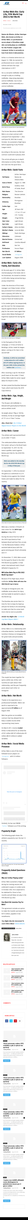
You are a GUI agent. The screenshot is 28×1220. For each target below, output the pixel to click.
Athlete (4, 20)
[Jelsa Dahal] (7, 945)
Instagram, (5, 756)
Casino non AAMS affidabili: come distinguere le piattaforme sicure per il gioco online (13, 1183)
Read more (6, 1060)
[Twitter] (11, 1020)
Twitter (4, 826)
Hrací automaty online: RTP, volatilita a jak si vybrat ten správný (13, 1045)
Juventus (18, 367)
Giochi (5, 1177)
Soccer (8, 20)
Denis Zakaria (19, 924)
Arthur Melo (18, 928)
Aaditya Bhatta (7, 1049)
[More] (20, 1020)
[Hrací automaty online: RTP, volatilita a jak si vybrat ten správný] (6, 970)
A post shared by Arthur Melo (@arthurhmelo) (15, 819)
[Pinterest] (15, 1020)
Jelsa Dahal (15, 20)
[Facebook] (7, 1020)
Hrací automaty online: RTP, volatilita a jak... (17, 969)
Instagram (18, 254)
